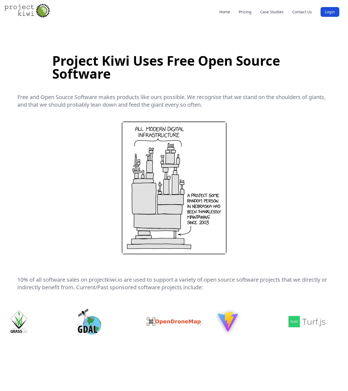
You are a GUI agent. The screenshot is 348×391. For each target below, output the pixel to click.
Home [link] (224, 11)
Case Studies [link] (272, 11)
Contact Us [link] (302, 11)
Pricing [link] (245, 11)
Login (330, 11)
